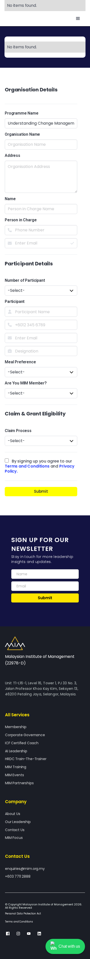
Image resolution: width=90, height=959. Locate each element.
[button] (78, 18)
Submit (41, 491)
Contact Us (14, 830)
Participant (14, 301)
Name (10, 198)
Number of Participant (25, 280)
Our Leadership (18, 822)
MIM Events (14, 775)
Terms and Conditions (27, 466)
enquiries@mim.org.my (25, 869)
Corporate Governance (25, 735)
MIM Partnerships (19, 783)
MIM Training (15, 767)
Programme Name (21, 113)
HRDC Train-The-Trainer (25, 759)
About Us (12, 814)
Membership (15, 727)
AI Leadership (16, 751)
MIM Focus (14, 838)
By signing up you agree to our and (39, 461)
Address (12, 155)
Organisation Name (22, 134)
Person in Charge (20, 220)
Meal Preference (20, 362)
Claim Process (18, 430)
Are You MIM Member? (26, 383)
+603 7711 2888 (17, 876)
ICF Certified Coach (21, 743)
